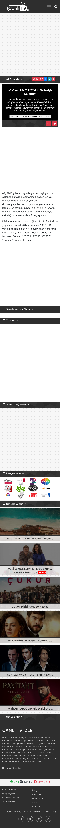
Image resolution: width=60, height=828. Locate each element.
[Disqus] (30, 363)
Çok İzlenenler (9, 789)
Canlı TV (27, 811)
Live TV (36, 806)
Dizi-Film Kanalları (11, 797)
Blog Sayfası (8, 793)
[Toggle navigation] (49, 7)
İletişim (35, 790)
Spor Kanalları (9, 801)
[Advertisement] (30, 46)
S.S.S (35, 802)
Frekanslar (37, 794)
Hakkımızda (38, 798)
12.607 (39, 79)
